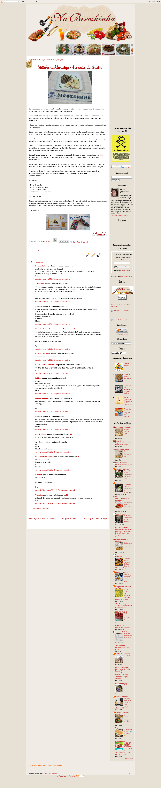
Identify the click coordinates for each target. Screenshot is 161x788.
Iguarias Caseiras (121, 572)
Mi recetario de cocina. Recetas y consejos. (122, 498)
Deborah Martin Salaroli (44, 457)
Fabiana (38, 378)
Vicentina (38, 495)
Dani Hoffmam (40, 434)
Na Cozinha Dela (121, 527)
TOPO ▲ (130, 774)
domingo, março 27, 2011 (44, 452)
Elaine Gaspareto (51, 774)
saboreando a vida (122, 449)
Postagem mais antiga (95, 518)
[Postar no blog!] (62, 241)
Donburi (126, 685)
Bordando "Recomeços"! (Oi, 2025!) (128, 635)
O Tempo (127, 655)
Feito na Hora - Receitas (120, 555)
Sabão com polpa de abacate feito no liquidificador (128, 488)
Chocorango (120, 741)
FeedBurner (126, 270)
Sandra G (39, 475)
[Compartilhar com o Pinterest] (68, 241)
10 (71, 434)
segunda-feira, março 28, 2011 (46, 490)
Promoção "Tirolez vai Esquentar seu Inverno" (128, 412)
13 (67, 495)
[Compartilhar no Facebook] (66, 241)
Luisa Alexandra (121, 463)
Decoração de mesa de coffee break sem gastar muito (128, 474)
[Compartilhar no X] (64, 241)
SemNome (125, 334)
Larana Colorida (41, 398)
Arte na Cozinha (121, 683)
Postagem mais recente (41, 518)
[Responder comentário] (61, 279)
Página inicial (69, 518)
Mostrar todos (129, 758)
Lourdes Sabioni (41, 266)
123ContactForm (126, 277)
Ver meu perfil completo (119, 215)
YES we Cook (120, 645)
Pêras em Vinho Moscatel (123, 464)
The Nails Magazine (122, 604)
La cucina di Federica (123, 427)
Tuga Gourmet (120, 514)
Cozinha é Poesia (121, 696)
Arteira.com (39, 284)
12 (67, 475)
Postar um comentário (41, 508)
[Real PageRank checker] (121, 320)
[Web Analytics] (80, 776)
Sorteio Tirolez (126, 364)
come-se (118, 483)
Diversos (41, 251)
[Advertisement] (122, 91)
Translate (127, 168)
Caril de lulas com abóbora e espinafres (128, 545)
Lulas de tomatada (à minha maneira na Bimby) (127, 578)
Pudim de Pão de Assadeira (127, 376)
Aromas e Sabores (122, 469)
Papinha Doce (120, 728)
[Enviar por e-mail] (60, 241)
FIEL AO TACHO (121, 612)
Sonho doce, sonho (122, 654)
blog (101, 155)
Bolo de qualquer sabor (122, 627)
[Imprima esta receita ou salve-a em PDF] (55, 241)
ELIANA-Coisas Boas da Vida (46, 365)
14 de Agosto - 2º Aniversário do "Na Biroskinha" (128, 401)
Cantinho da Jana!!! (42, 329)
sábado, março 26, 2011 (44, 279)
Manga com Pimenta (122, 667)
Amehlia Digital (121, 632)
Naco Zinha (119, 441)
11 (78, 457)
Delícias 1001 (120, 626)
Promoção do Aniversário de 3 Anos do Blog (128, 389)
